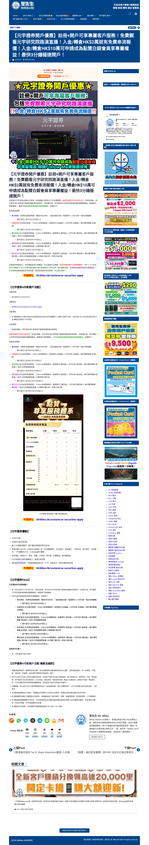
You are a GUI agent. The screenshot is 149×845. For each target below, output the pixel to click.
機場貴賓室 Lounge (116, 562)
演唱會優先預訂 (114, 565)
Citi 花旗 (111, 504)
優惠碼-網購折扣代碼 (116, 547)
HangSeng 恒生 (114, 518)
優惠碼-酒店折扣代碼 (116, 550)
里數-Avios (112, 593)
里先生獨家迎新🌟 (46, 16)
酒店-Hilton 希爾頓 (115, 576)
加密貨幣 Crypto (115, 553)
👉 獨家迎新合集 (44, 76)
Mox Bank (112, 524)
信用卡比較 (51, 19)
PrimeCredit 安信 (115, 527)
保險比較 (111, 536)
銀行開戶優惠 (113, 599)
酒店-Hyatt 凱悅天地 (116, 579)
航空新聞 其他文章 (115, 567)
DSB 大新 (112, 513)
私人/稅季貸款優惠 (67, 19)
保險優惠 (83, 19)
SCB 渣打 (112, 530)
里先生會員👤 (28, 16)
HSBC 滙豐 (112, 521)
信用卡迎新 (112, 544)
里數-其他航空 (114, 596)
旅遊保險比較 (113, 559)
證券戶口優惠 (15, 28)
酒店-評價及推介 (114, 588)
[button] (8, 791)
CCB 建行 (112, 501)
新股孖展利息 (20, 563)
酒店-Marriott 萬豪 (115, 585)
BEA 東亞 (112, 495)
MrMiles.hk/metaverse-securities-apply (59, 275)
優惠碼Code (76, 16)
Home (15, 16)
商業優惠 (111, 556)
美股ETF (23, 556)
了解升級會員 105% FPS (60, 76)
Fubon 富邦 (112, 516)
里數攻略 (95, 19)
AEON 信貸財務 (114, 492)
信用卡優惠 (37, 19)
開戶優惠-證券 (104, 16)
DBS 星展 (112, 510)
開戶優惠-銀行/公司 (20, 19)
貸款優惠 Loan (114, 573)
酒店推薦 (90, 16)
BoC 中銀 (112, 498)
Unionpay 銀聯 (114, 533)
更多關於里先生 (97, 737)
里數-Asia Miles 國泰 (116, 590)
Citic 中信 (112, 507)
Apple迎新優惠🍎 (62, 16)
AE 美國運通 (113, 490)
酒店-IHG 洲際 (114, 582)
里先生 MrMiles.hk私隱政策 (22, 840)
